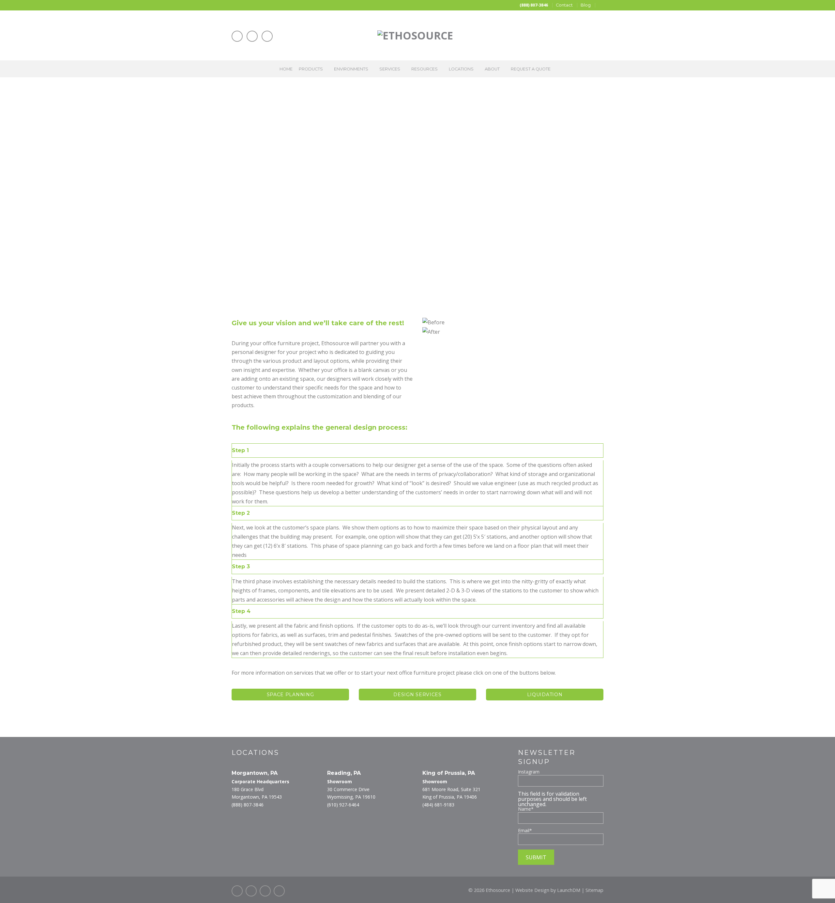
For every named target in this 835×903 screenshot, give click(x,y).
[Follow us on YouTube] (267, 36)
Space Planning (290, 694)
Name (526, 809)
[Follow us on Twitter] (251, 890)
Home (286, 69)
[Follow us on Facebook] (237, 36)
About (492, 69)
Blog (586, 5)
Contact (564, 5)
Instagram (528, 772)
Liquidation (545, 694)
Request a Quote (531, 69)
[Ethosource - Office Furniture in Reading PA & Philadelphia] (415, 33)
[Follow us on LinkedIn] (252, 36)
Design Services (417, 694)
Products (311, 69)
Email (525, 830)
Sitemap (594, 890)
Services (389, 69)
